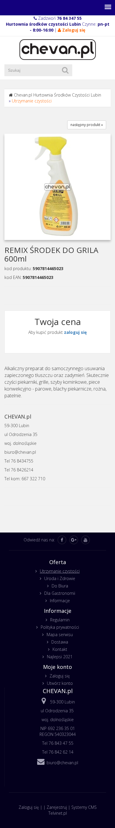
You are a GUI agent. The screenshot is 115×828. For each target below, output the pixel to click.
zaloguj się (75, 332)
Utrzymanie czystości (32, 101)
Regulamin (60, 620)
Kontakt (59, 649)
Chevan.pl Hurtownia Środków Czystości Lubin (57, 95)
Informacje (60, 600)
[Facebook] (62, 539)
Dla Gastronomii (59, 593)
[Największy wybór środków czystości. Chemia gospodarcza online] (57, 49)
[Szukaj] (65, 70)
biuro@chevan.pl (62, 762)
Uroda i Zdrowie (59, 578)
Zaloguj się (60, 676)
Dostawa (59, 642)
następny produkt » (86, 124)
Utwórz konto (60, 683)
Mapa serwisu (60, 634)
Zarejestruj (57, 807)
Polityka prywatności (60, 627)
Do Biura (60, 586)
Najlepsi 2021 (60, 656)
